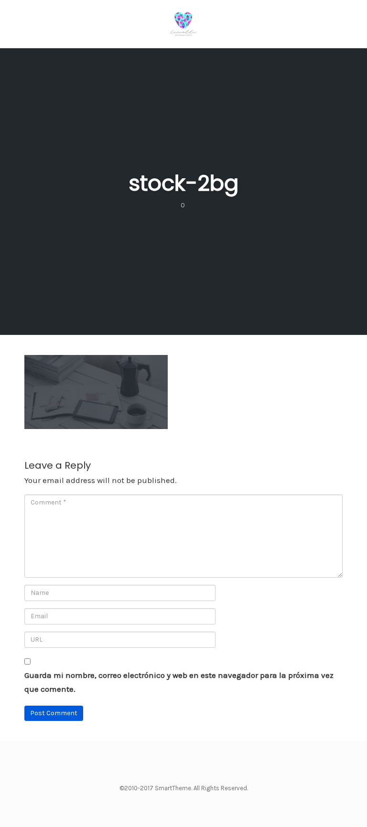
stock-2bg (183, 183)
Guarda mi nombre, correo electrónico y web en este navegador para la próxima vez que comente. (179, 682)
